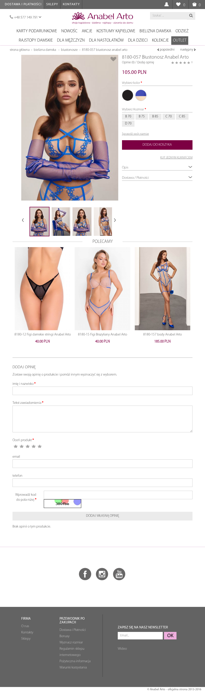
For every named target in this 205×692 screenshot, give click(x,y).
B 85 (155, 116)
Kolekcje (160, 40)
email (16, 457)
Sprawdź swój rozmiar (135, 133)
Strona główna (20, 50)
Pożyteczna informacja (75, 661)
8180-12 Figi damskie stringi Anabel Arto (42, 334)
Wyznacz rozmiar (71, 642)
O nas (25, 626)
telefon (17, 476)
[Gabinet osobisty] (166, 4)
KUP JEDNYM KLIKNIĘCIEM (176, 157)
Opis (125, 167)
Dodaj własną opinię (102, 516)
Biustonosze (69, 50)
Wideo (122, 649)
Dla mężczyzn (71, 40)
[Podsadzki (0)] (178, 4)
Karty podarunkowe (36, 31)
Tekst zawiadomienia (26, 403)
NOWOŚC (69, 31)
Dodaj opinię (145, 62)
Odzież (182, 31)
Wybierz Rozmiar (133, 109)
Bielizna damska (155, 31)
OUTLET (179, 40)
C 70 (169, 116)
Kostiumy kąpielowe (115, 31)
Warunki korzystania (73, 667)
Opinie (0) (128, 62)
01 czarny (127, 95)
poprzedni (166, 50)
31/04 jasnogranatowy (140, 95)
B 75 (142, 116)
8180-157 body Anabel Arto (162, 334)
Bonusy (65, 636)
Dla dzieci (138, 40)
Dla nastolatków (106, 40)
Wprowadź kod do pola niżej (25, 497)
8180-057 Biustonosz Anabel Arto (104, 50)
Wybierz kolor (131, 83)
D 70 (128, 123)
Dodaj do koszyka (157, 145)
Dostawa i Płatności (23, 4)
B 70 (128, 116)
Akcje (87, 31)
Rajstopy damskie (36, 40)
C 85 (182, 116)
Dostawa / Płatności (135, 178)
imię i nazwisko (23, 384)
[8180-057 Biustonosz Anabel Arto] (69, 128)
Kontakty (71, 4)
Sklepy (52, 4)
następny (187, 50)
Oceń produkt (22, 440)
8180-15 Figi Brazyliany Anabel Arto (102, 334)
